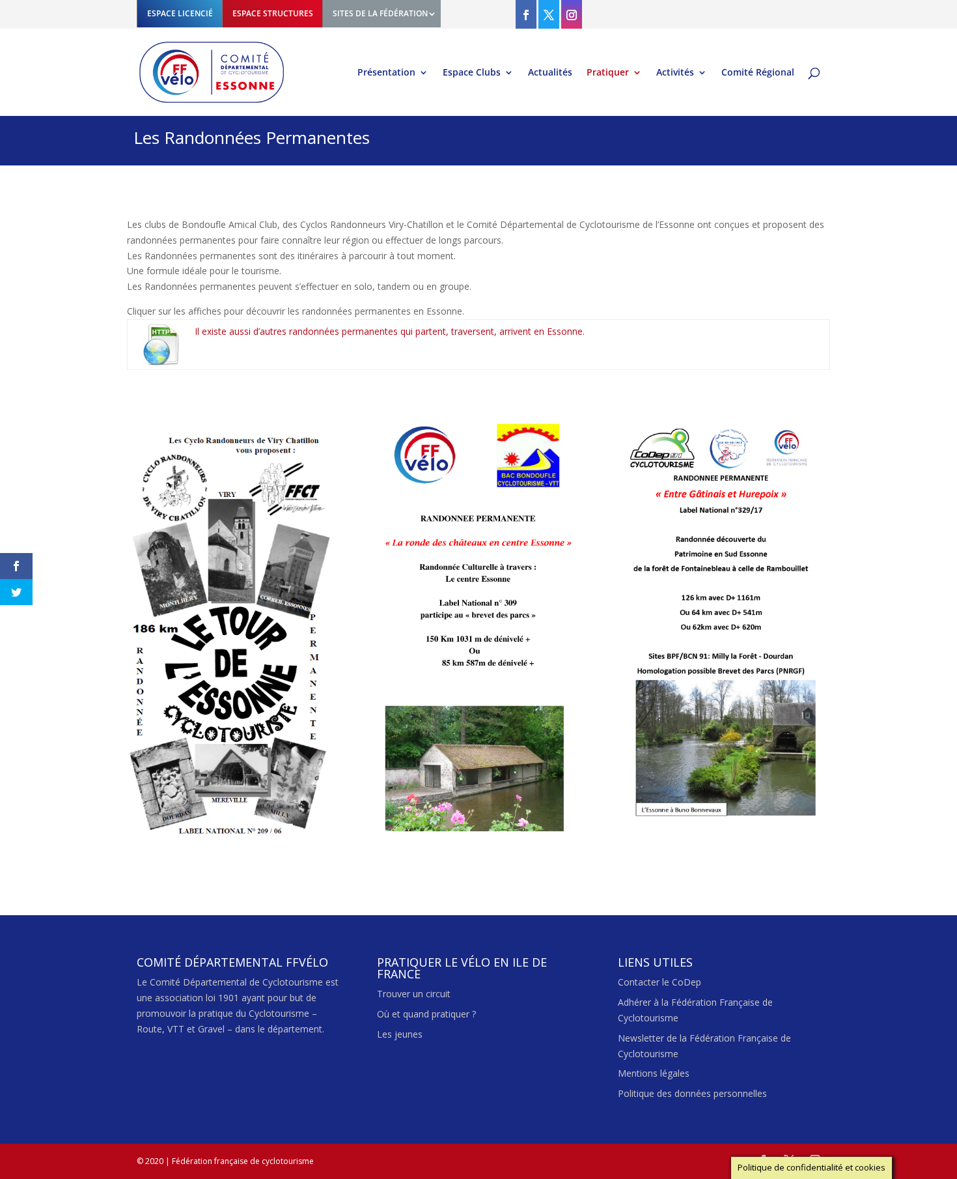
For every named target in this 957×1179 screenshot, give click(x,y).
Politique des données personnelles (692, 1093)
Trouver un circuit (414, 993)
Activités (675, 73)
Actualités (550, 73)
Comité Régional (757, 73)
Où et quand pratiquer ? (426, 1014)
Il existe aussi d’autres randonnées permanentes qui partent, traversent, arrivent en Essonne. (390, 331)
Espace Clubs (472, 73)
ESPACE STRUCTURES (272, 13)
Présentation (386, 73)
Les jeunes (400, 1034)
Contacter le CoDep (659, 982)
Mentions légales (653, 1073)
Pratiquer (608, 73)
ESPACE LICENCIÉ (180, 13)
